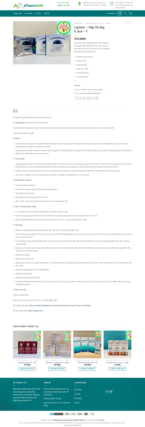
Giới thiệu (77, 390)
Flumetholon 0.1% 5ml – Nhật (117, 363)
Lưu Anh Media (99, 420)
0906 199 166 (63, 5)
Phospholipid (96, 93)
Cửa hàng (28, 13)
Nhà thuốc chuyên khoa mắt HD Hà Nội (69, 420)
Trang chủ (17, 13)
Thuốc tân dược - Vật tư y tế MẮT (98, 23)
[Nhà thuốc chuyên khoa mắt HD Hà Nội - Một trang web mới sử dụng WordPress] (28, 5)
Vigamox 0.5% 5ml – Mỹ (27, 363)
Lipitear (88, 93)
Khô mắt (83, 93)
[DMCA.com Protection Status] (56, 414)
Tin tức (38, 13)
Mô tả (15, 112)
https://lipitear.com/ (36, 311)
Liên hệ (46, 13)
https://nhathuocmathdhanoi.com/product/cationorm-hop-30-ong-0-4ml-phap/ (60, 305)
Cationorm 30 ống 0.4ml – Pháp (57, 363)
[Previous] (13, 352)
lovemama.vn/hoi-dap (8, 376)
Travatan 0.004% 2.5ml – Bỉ (87, 363)
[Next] (131, 352)
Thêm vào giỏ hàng (27, 368)
